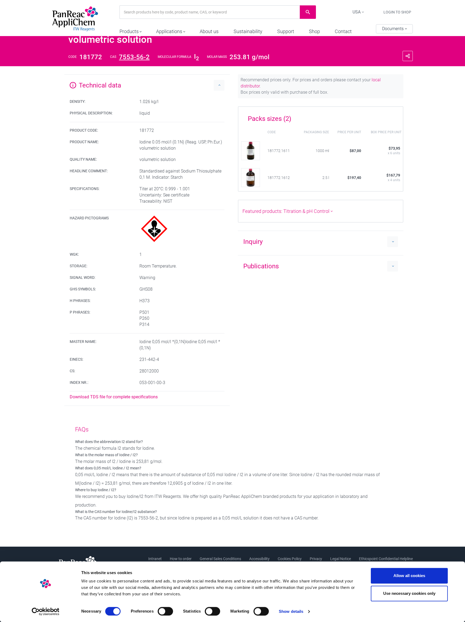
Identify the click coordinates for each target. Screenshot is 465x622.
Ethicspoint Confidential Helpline (386, 559)
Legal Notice (340, 559)
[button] (130, 30)
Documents (393, 28)
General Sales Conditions (220, 559)
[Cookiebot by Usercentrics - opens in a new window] (45, 611)
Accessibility (259, 559)
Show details (291, 611)
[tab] (320, 117)
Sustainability (248, 31)
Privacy (316, 559)
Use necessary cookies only (409, 593)
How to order (181, 559)
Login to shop (397, 12)
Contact (343, 31)
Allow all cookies (409, 575)
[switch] (165, 611)
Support (285, 31)
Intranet (155, 559)
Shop (314, 31)
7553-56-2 (134, 57)
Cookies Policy (290, 559)
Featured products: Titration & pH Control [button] (286, 211)
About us (209, 31)
